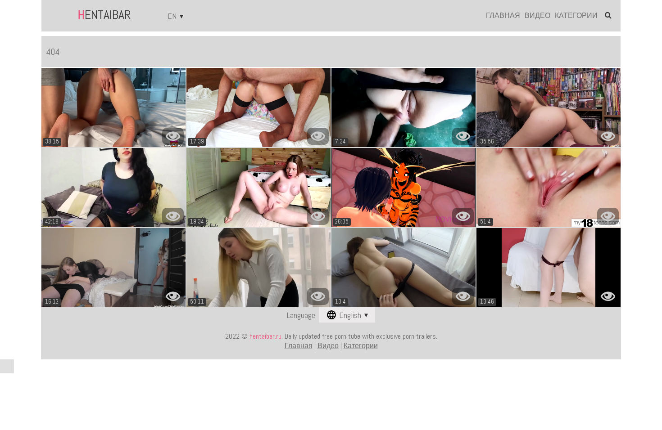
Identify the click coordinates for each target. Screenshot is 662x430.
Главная (503, 15)
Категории (576, 15)
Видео (537, 15)
